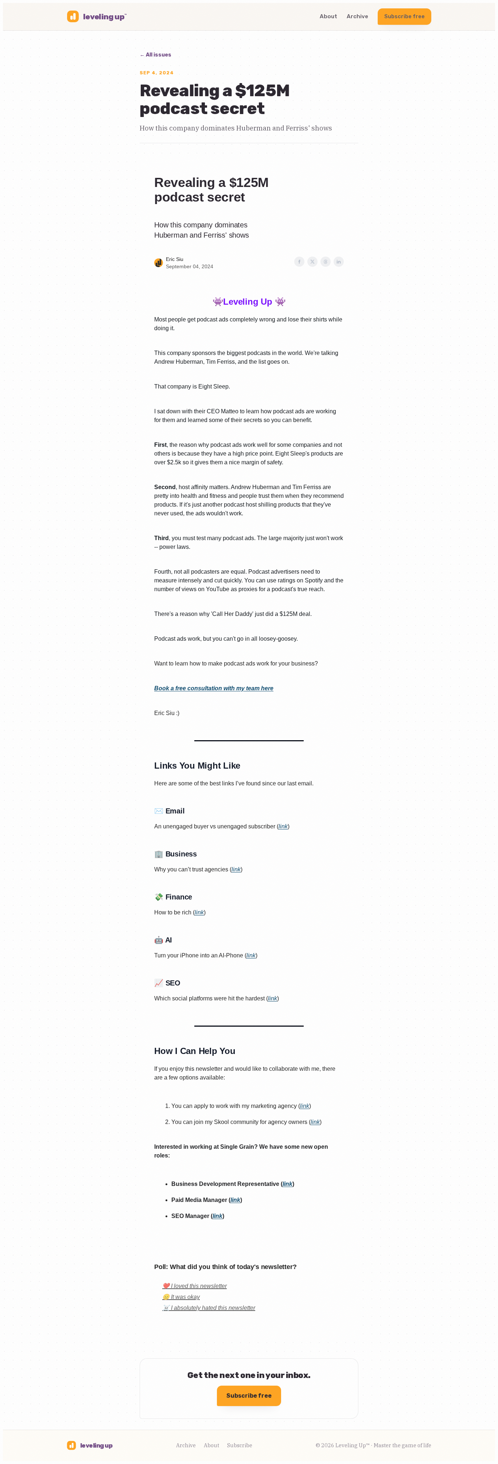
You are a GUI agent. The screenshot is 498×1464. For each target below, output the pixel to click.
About (328, 16)
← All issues (155, 55)
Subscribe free (404, 16)
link (283, 826)
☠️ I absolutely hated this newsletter (208, 1308)
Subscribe (239, 1445)
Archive (357, 16)
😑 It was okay (181, 1297)
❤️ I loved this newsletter (194, 1286)
